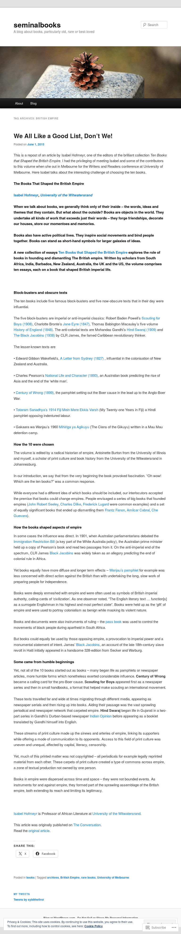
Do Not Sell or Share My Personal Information (107, 918)
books (30, 877)
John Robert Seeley (43, 504)
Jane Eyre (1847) (76, 323)
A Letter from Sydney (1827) (82, 358)
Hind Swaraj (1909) (141, 329)
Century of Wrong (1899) (35, 392)
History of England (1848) (33, 329)
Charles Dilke (70, 504)
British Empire (70, 877)
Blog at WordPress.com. (59, 918)
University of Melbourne (113, 877)
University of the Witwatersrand (66, 195)
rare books (88, 877)
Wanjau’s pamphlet (123, 570)
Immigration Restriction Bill (34, 541)
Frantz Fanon (115, 509)
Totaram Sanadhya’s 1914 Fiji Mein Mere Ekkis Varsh (57, 409)
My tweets (22, 894)
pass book (114, 621)
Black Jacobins (61, 552)
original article (39, 830)
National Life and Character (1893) (71, 375)
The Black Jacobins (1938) (34, 335)
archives (53, 877)
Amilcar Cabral (138, 509)
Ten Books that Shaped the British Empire (93, 252)
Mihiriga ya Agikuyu (74, 426)
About (19, 103)
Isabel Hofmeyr (26, 195)
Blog (33, 103)
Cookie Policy (93, 926)
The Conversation (87, 824)
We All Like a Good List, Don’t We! (63, 135)
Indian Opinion (101, 715)
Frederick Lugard (96, 504)
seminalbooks (37, 24)
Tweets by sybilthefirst (29, 899)
